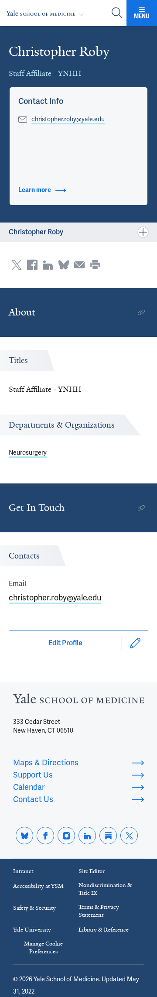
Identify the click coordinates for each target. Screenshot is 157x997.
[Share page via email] (79, 265)
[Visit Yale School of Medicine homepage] (78, 701)
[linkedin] (87, 835)
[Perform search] (117, 13)
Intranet (23, 871)
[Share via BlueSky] (63, 265)
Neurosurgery (28, 452)
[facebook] (45, 835)
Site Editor (91, 871)
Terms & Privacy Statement (98, 910)
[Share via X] (16, 265)
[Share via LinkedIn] (48, 265)
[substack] (108, 835)
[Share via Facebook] (32, 265)
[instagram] (66, 835)
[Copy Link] (141, 312)
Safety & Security (34, 907)
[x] (129, 835)
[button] (40, 101)
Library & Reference (103, 929)
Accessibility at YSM (38, 886)
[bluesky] (24, 835)
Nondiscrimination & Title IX (105, 889)
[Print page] (95, 265)
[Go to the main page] (46, 13)
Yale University (32, 929)
